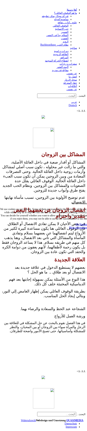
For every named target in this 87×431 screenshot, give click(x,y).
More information (78, 227)
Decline (83, 224)
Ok (77, 224)
